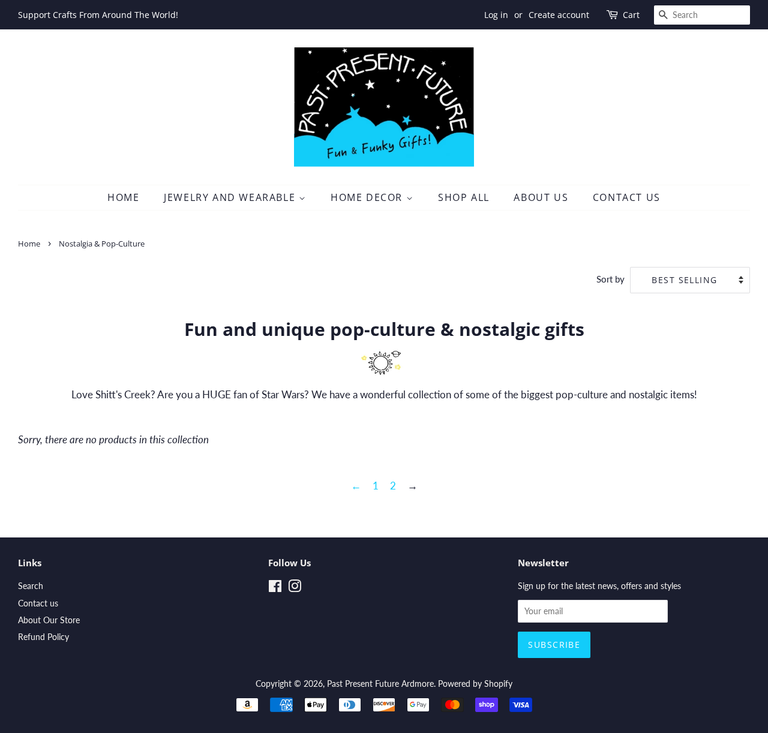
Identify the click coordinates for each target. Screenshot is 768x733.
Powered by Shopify (475, 683)
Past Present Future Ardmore (380, 683)
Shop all (464, 197)
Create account (559, 14)
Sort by (610, 279)
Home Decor (368, 197)
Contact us (38, 603)
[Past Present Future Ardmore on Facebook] (275, 588)
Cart (631, 14)
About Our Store (49, 620)
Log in (496, 14)
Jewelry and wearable (231, 197)
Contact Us (627, 197)
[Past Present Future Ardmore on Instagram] (294, 588)
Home (123, 197)
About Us (541, 197)
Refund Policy (43, 637)
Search (30, 586)
